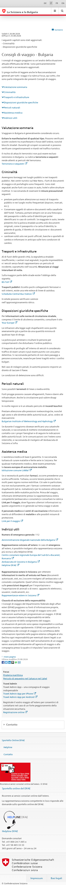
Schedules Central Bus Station (17, 294)
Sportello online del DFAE (16, 788)
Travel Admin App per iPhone (18, 693)
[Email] (19, 662)
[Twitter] (6, 662)
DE (45, 3)
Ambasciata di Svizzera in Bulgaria (19, 561)
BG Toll (5, 282)
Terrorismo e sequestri (13, 163)
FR (57, 3)
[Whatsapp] (16, 662)
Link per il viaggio (11, 521)
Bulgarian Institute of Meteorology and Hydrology (27, 421)
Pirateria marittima (13, 675)
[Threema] (13, 662)
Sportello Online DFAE (13, 740)
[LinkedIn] (9, 662)
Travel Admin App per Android (18, 697)
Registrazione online (13, 712)
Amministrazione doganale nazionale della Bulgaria (28, 540)
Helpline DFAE (9, 565)
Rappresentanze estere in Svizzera (19, 595)
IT (51, 3)
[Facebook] (3, 662)
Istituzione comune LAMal (15, 470)
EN (63, 3)
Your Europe (8, 322)
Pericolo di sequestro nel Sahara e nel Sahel (25, 678)
